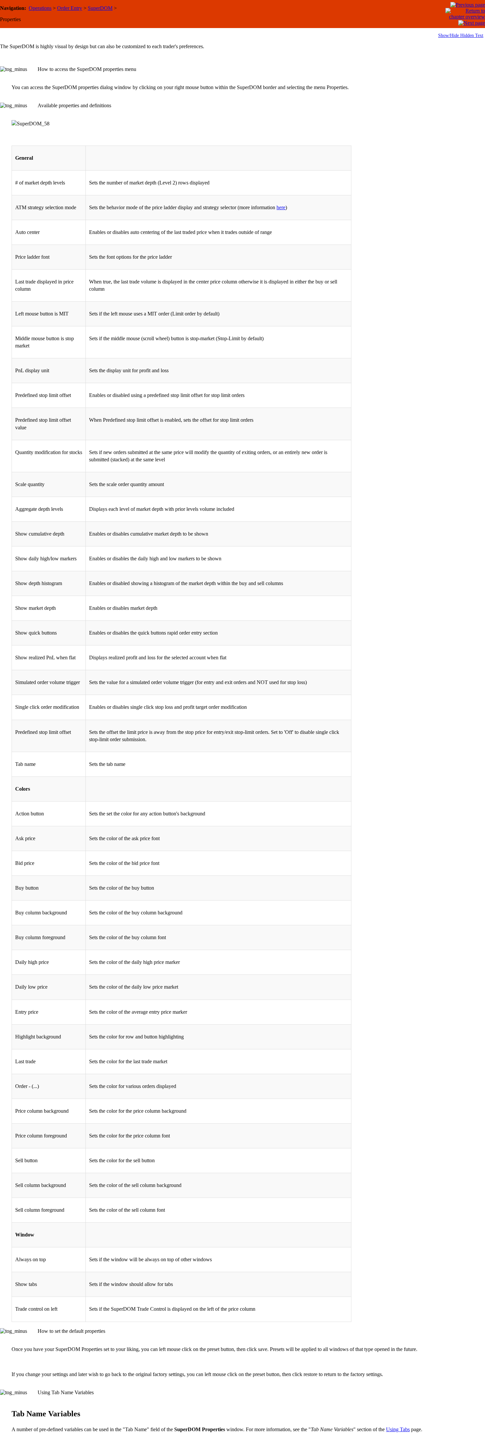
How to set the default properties (71, 1331)
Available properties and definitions (74, 105)
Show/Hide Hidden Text (460, 35)
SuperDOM (100, 8)
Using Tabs (398, 1429)
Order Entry (69, 8)
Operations (40, 8)
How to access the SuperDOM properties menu (87, 69)
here (280, 207)
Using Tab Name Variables (66, 1392)
